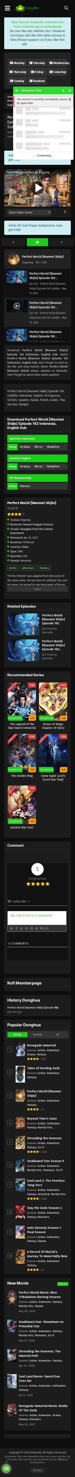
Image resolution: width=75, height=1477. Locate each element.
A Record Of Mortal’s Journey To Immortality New (47, 1254)
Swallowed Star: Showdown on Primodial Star (41, 1324)
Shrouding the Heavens (44, 1138)
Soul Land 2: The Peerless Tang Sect (46, 1183)
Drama (31, 1054)
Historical (44, 1194)
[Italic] (16, 928)
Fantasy (44, 568)
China (25, 546)
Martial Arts (45, 1127)
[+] (46, 928)
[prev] (13, 242)
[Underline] (21, 928)
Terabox (25, 447)
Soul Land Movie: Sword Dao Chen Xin (39, 1379)
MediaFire (53, 447)
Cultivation (53, 1123)
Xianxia (42, 1241)
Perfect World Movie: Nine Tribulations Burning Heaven (40, 1295)
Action (13, 568)
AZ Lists (37, 1470)
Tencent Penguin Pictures (37, 524)
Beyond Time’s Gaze (42, 1118)
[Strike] (26, 928)
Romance (49, 1170)
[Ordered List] (31, 928)
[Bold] (11, 928)
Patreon (25, 486)
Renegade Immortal (41, 1045)
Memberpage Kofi (40, 44)
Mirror (38, 447)
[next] (62, 242)
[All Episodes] (37, 242)
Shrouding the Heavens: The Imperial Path (40, 1353)
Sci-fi (41, 1147)
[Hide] (70, 90)
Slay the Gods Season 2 (44, 1208)
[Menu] (16, 90)
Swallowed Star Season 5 (45, 1161)
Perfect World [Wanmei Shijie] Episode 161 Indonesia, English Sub (53, 623)
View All (63, 1284)
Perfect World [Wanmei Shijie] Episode (33, 1010)
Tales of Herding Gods (43, 1068)
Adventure (28, 568)
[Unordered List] (36, 928)
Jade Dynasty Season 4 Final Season (44, 1230)
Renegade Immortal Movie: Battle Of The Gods (43, 1408)
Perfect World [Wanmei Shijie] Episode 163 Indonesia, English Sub (53, 649)
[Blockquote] (41, 928)
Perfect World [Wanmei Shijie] (43, 257)
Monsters (43, 1216)
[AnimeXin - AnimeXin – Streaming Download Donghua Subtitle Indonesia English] (27, 11)
